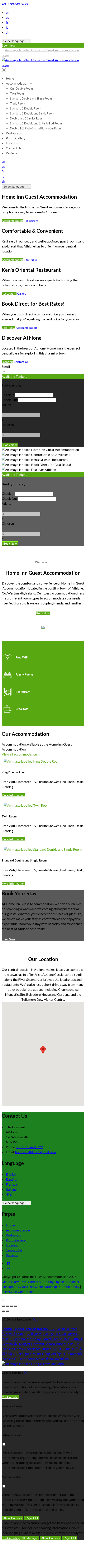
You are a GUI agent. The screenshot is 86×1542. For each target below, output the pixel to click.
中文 (9, 1194)
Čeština (7, 1344)
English (11, 1174)
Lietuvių (60, 1334)
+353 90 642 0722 (15, 4)
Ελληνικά (8, 1334)
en (7, 12)
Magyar (24, 1344)
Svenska (7, 1359)
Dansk (60, 1329)
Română (76, 1354)
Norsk (18, 1349)
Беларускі (75, 1339)
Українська (66, 1349)
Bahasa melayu (31, 1339)
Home (10, 1225)
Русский (63, 1354)
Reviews (12, 1255)
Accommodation (12, 220)
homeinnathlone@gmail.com (35, 1152)
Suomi (37, 1334)
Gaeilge (48, 1334)
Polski (36, 1354)
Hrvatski (37, 1344)
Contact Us (21, 361)
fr (7, 22)
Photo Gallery (16, 1240)
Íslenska (7, 1349)
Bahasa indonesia (56, 1344)
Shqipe (30, 1359)
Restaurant (31, 220)
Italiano (11, 1189)
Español (11, 1179)
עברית (74, 1344)
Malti (47, 1339)
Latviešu (72, 1334)
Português (23, 1354)
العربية (28, 1334)
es (7, 17)
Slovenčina (61, 1359)
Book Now (30, 259)
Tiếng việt (48, 1354)
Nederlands (32, 1349)
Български (59, 1339)
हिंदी (15, 1344)
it (7, 27)
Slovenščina (44, 1359)
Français (12, 1184)
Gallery (21, 293)
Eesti (19, 1334)
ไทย (55, 1349)
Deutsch (71, 1329)
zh (7, 32)
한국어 (11, 1354)
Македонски (11, 1339)
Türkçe (46, 1349)
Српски (19, 1359)
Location (7, 361)
